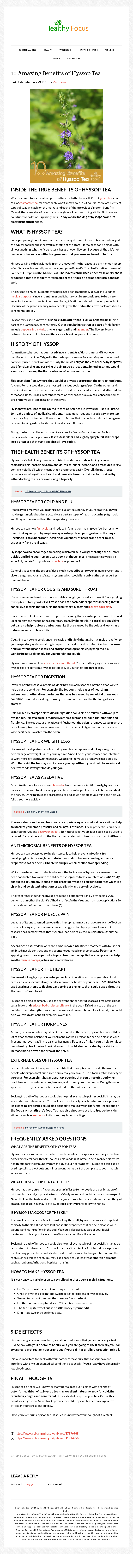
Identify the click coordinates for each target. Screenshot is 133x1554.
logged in (32, 1484)
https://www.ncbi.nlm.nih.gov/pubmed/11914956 (47, 1438)
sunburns (39, 1115)
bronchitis (57, 561)
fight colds (43, 528)
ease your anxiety (49, 831)
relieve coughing (100, 607)
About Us (65, 1508)
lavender (82, 329)
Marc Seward (60, 82)
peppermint (28, 329)
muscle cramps (30, 960)
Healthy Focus (66, 25)
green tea (106, 198)
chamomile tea (28, 203)
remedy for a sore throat (59, 663)
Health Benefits (88, 1456)
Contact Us (78, 1508)
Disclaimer (91, 1508)
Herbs (102, 1456)
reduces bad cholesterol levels (50, 1005)
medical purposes (22, 296)
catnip (41, 329)
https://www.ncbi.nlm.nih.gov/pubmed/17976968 (47, 1433)
